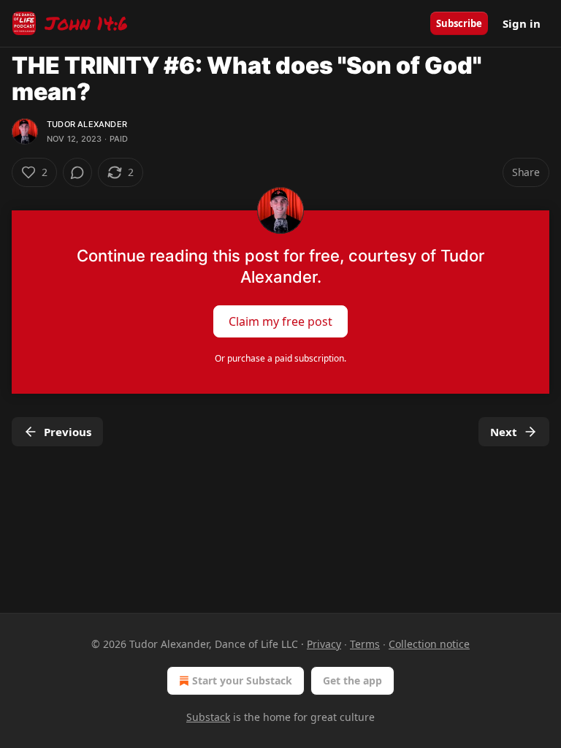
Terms (365, 644)
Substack (208, 717)
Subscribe (459, 23)
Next (503, 431)
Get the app (352, 680)
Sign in (522, 23)
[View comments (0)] (77, 172)
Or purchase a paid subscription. (280, 358)
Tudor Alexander (87, 124)
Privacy (324, 644)
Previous (67, 431)
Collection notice (429, 644)
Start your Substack (242, 680)
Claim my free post (280, 321)
